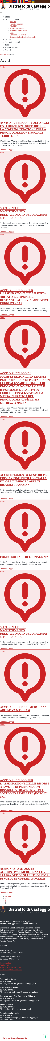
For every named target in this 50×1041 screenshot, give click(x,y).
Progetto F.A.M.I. (11, 47)
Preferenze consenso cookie (10, 967)
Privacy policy (5, 963)
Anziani (13, 22)
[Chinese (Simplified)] (11, 1)
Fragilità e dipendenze (18, 30)
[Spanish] (30, 1)
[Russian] (26, 1)
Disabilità (13, 26)
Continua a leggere (7, 149)
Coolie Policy (5, 965)
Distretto (8, 39)
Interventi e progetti (12, 42)
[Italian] (20, 1)
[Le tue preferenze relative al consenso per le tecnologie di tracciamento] (45, 1036)
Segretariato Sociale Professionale (23, 37)
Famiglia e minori (16, 24)
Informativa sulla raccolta (15, 1038)
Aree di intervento (12, 19)
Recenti (8, 896)
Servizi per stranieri (17, 28)
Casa (11, 33)
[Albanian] (1, 1)
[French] (17, 1)
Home (7, 17)
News (7, 45)
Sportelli (8, 50)
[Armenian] (7, 1)
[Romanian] (23, 1)
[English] (14, 1)
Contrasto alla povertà (18, 35)
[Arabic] (4, 1)
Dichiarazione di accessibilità (11, 970)
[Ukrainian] (33, 1)
